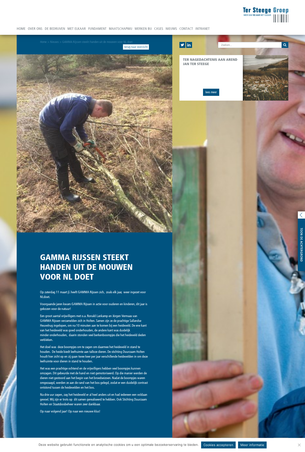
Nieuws (171, 28)
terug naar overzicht (136, 47)
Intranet (202, 28)
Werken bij (143, 28)
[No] (299, 444)
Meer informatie (252, 445)
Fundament (97, 28)
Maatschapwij (120, 28)
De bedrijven (55, 28)
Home (21, 28)
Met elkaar (76, 28)
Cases (158, 28)
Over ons (35, 28)
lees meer (211, 92)
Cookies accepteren (218, 445)
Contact (186, 28)
